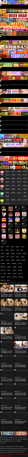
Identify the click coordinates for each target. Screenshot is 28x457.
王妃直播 (22, 256)
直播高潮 (24, 253)
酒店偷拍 (12, 256)
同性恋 (25, 196)
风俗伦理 (25, 200)
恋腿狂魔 (25, 185)
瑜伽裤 (19, 189)
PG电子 (2, 250)
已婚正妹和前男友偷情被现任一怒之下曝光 (6, 408)
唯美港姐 (19, 178)
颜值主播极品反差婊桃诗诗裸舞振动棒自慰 (20, 408)
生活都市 (7, 200)
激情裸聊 (15, 266)
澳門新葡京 (14, 263)
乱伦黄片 (2, 260)
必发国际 (23, 260)
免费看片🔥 (3, 266)
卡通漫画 (7, 192)
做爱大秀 (15, 273)
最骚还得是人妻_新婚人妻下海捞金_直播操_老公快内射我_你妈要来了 (7, 324)
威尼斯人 (2, 246)
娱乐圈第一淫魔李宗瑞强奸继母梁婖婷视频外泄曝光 (20, 380)
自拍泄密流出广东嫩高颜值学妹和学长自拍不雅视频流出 (6, 296)
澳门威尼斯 (3, 277)
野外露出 (25, 182)
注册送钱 (7, 250)
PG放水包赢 (18, 253)
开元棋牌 (12, 246)
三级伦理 (7, 174)
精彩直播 (2, 256)
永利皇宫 (20, 263)
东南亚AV (25, 178)
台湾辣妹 (7, 178)
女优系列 (13, 185)
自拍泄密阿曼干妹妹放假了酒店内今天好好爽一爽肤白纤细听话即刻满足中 (20, 339)
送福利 (17, 250)
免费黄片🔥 (3, 280)
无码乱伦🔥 (3, 270)
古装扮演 (7, 185)
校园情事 (13, 200)
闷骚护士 (25, 189)
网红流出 (19, 182)
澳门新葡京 (3, 263)
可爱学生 (19, 185)
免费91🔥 (9, 277)
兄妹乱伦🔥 (20, 277)
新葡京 (22, 250)
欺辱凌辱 (7, 182)
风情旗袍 (7, 189)
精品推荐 (7, 171)
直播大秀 (20, 273)
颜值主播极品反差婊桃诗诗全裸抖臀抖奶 (20, 422)
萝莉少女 (25, 171)
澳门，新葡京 (3, 273)
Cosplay (19, 174)
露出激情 (13, 192)
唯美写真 (19, 192)
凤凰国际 (13, 253)
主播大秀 (17, 256)
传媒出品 (7, 196)
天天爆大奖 (14, 270)
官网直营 (17, 246)
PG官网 (7, 246)
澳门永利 (22, 246)
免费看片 (9, 273)
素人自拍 (25, 174)
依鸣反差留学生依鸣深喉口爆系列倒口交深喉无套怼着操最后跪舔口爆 (20, 395)
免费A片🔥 (14, 277)
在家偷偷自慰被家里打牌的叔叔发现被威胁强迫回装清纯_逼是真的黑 (21, 366)
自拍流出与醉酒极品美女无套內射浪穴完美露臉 (6, 338)
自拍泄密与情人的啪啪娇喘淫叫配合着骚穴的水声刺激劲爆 (20, 352)
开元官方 (9, 270)
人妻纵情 (19, 200)
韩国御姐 (13, 178)
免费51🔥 (20, 266)
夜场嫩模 (18, 260)
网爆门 (25, 192)
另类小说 (7, 203)
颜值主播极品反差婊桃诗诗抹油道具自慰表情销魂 (6, 423)
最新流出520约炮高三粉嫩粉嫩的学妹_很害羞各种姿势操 (21, 324)
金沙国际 (20, 270)
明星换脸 (13, 189)
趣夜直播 (13, 260)
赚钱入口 (9, 280)
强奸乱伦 (13, 171)
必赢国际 (7, 253)
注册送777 (12, 250)
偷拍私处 (7, 260)
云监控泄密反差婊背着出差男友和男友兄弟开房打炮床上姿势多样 (6, 395)
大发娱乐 (8, 263)
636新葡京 (9, 266)
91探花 (13, 182)
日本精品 (13, 174)
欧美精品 (19, 171)
